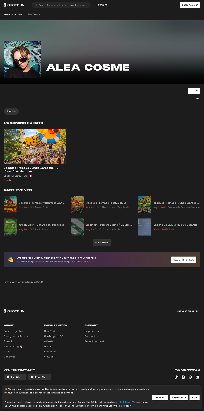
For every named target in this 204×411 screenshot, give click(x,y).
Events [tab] (11, 111)
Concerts (9, 356)
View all (49, 356)
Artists (18, 14)
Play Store (41, 377)
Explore (102, 5)
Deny (194, 397)
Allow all (160, 397)
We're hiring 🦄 (13, 346)
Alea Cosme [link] (34, 14)
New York (49, 331)
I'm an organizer (14, 331)
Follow (194, 90)
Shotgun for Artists (16, 336)
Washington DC (53, 336)
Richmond (50, 351)
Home (7, 14)
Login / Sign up (190, 5)
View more (102, 242)
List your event (185, 311)
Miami (47, 346)
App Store (17, 377)
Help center (91, 331)
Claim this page (183, 259)
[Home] (14, 5)
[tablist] (102, 111)
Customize (177, 397)
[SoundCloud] (197, 98)
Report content (94, 341)
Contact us (91, 336)
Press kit (9, 341)
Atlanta (49, 341)
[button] (194, 91)
